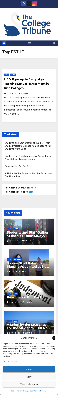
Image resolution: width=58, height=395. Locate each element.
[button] (54, 338)
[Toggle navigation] (30, 43)
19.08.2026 (14, 241)
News (13, 75)
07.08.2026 (15, 271)
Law (15, 294)
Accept (29, 369)
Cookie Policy (16, 391)
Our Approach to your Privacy (34, 391)
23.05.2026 (15, 302)
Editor (24, 93)
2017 (6, 75)
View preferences (29, 384)
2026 (9, 229)
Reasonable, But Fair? (16, 166)
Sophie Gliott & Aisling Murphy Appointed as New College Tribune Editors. (28, 266)
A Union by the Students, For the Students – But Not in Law (28, 328)
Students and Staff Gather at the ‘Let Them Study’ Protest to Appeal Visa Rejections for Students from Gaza (28, 146)
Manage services (11, 361)
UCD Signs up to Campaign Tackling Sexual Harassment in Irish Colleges (26, 84)
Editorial (18, 259)
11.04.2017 (12, 93)
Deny (29, 377)
